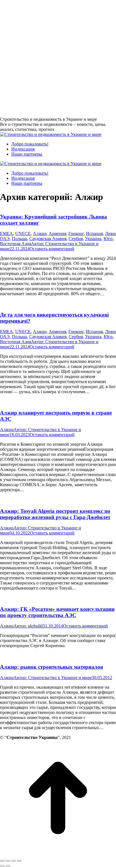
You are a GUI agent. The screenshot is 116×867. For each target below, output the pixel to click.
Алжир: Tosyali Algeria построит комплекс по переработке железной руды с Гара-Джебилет (55, 514)
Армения (57, 233)
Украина (93, 238)
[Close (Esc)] (2, 861)
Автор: (28, 625)
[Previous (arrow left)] (2, 866)
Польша (19, 238)
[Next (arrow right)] (8, 866)
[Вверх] (58, 854)
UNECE (23, 233)
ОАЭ (5, 238)
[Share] (8, 861)
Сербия (76, 238)
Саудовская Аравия (47, 238)
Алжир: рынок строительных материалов (51, 667)
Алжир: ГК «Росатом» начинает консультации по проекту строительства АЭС (57, 612)
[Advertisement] (58, 58)
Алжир (39, 233)
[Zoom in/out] (19, 861)
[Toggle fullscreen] (13, 861)
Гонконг (76, 233)
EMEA (6, 233)
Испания (94, 233)
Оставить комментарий (52, 248)
